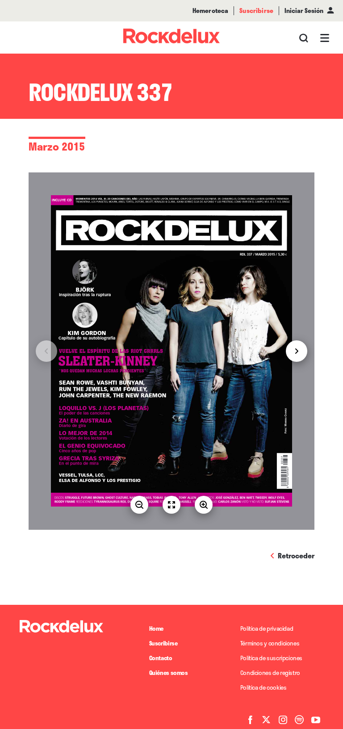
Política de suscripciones (271, 658)
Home (156, 628)
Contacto (160, 658)
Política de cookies (263, 687)
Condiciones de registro (270, 672)
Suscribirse (163, 643)
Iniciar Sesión (303, 10)
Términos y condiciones (269, 643)
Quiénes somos (168, 672)
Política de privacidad (266, 628)
